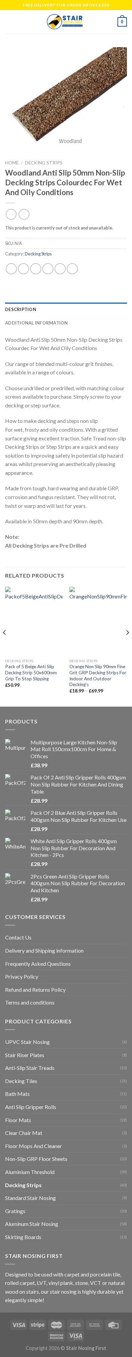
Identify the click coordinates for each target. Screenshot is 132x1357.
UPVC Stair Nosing (27, 1042)
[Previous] (4, 646)
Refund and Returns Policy (35, 989)
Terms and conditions (29, 1002)
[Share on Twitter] (35, 269)
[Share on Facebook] (23, 269)
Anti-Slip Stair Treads (29, 1068)
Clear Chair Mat (23, 1133)
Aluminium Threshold (29, 1172)
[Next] (127, 646)
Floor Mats (18, 1120)
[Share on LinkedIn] (72, 269)
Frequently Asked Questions (38, 963)
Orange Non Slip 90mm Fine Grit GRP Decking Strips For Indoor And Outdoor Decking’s (97, 675)
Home (12, 162)
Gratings (15, 1211)
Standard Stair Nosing (30, 1198)
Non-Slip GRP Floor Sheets (36, 1158)
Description (20, 309)
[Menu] (9, 21)
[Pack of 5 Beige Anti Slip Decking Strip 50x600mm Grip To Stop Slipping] (34, 621)
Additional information (36, 323)
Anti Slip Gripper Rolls (30, 1107)
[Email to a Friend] (47, 269)
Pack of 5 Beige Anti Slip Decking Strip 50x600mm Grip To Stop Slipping (31, 672)
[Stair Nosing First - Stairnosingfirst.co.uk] (65, 22)
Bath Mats (17, 1093)
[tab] (66, 309)
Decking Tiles (21, 1081)
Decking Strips (44, 162)
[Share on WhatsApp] (11, 269)
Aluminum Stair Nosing (31, 1224)
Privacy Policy (21, 976)
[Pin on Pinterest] (60, 269)
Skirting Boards (23, 1237)
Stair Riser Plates (24, 1055)
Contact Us (18, 937)
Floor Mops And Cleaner (33, 1146)
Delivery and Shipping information (44, 950)
